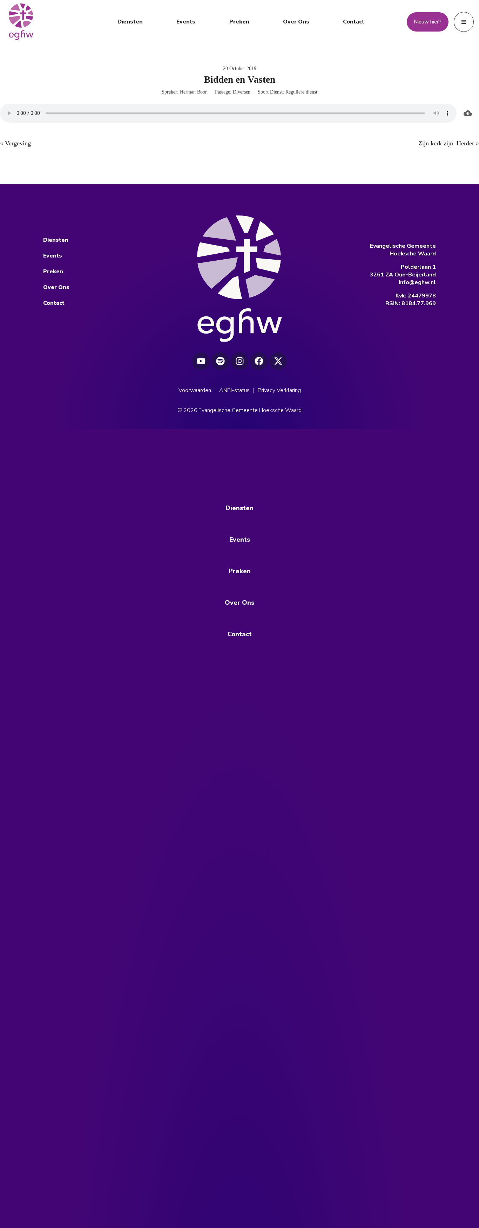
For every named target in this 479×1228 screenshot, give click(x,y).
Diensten (130, 22)
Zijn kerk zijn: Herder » (448, 143)
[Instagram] (239, 361)
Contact (353, 22)
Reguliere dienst (301, 92)
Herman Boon (194, 92)
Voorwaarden (194, 390)
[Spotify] (220, 361)
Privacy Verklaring (279, 390)
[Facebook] (259, 361)
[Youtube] (201, 361)
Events (185, 22)
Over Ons (296, 22)
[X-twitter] (278, 361)
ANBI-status (234, 390)
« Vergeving (15, 143)
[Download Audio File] (468, 113)
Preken (239, 22)
